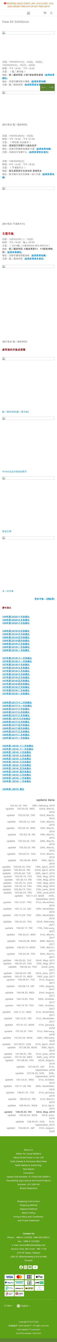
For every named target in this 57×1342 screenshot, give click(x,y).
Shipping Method (28, 1205)
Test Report (28, 1169)
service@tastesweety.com (32, 1245)
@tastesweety (26, 1256)
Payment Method (28, 1208)
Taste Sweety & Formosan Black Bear (28, 1161)
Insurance (28, 1172)
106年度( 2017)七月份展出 (16, 718)
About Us (28, 1149)
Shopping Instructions (28, 1201)
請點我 (50, 598)
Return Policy (28, 1212)
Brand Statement (28, 1188)
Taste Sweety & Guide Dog (28, 1165)
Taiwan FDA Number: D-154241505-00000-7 (29, 1176)
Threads (28, 1260)
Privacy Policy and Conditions (28, 1216)
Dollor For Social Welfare (28, 1153)
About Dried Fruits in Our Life (29, 1157)
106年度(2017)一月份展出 (16, 737)
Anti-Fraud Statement (29, 1220)
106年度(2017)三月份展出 (16, 731)
